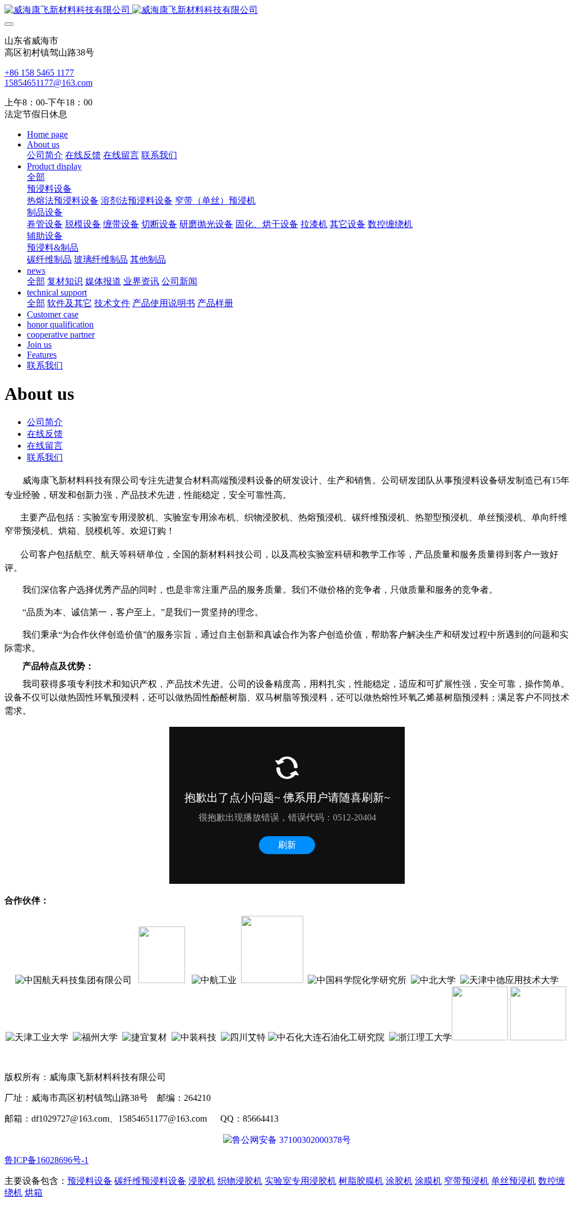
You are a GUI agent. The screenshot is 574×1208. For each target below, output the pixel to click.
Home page (47, 134)
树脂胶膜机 (361, 1181)
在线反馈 (45, 434)
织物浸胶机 (239, 1181)
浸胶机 (201, 1181)
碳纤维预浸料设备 (150, 1181)
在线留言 (45, 445)
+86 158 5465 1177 (39, 72)
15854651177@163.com (48, 82)
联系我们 (45, 457)
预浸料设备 (89, 1181)
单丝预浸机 (513, 1181)
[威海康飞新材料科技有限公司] (287, 10)
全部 (36, 177)
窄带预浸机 (466, 1181)
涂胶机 (399, 1181)
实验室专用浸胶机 (300, 1181)
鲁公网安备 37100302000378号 (291, 1140)
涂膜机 (428, 1181)
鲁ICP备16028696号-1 (46, 1160)
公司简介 (45, 422)
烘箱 (34, 1192)
